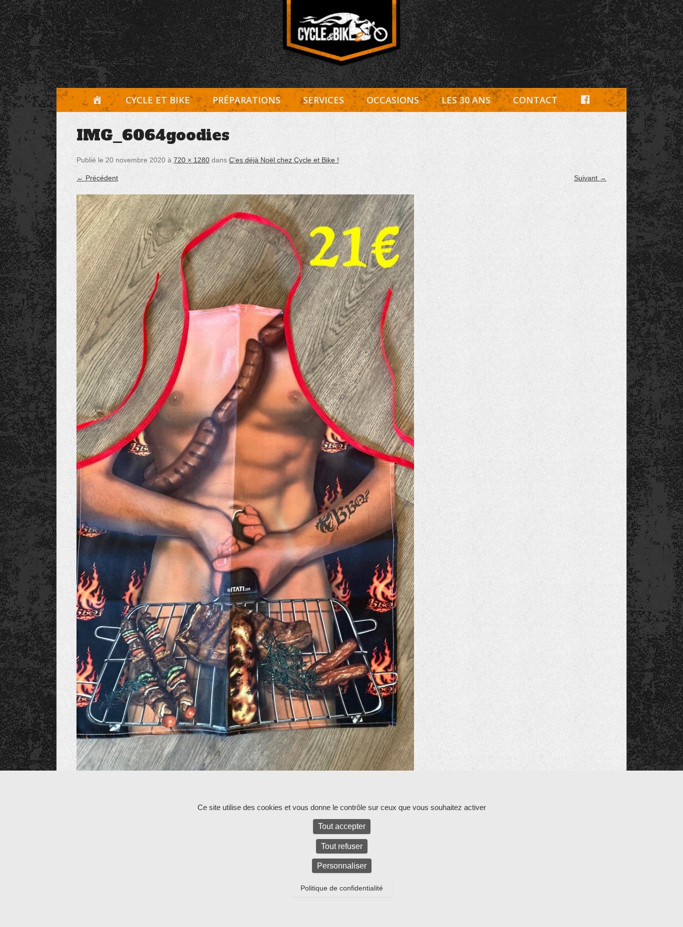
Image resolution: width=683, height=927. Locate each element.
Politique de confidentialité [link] (341, 888)
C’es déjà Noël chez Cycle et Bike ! (284, 160)
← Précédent (97, 178)
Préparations (246, 100)
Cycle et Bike (158, 100)
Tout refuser (341, 846)
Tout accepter (342, 826)
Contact (535, 100)
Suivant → (590, 178)
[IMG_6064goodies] (341, 494)
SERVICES (323, 100)
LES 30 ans (466, 100)
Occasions (392, 100)
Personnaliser (341, 866)
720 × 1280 (192, 160)
